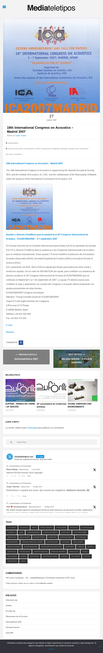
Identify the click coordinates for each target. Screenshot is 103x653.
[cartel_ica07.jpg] (29, 206)
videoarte (12, 561)
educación (25, 537)
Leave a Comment (15, 154)
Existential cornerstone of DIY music (61, 578)
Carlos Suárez (20, 136)
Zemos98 (9, 633)
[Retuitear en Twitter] (7, 466)
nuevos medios (40, 552)
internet (70, 547)
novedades (25, 552)
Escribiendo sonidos (45, 583)
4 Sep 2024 (36, 469)
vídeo (23, 561)
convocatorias (29, 149)
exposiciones (46, 149)
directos (12, 537)
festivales (81, 537)
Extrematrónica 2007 (26, 359)
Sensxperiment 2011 (14, 622)
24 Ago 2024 (37, 487)
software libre (50, 556)
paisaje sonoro (74, 149)
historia (65, 542)
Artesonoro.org (11, 600)
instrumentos (30, 547)
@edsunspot (23, 469)
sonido (64, 556)
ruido (23, 556)
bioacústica (19, 149)
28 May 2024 (49, 507)
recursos (12, 556)
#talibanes (71, 490)
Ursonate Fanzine (12, 627)
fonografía (55, 149)
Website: (10, 332)
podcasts (73, 552)
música (91, 547)
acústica (11, 149)
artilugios (61, 528)
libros (81, 547)
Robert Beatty (12, 469)
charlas (11, 532)
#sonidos (81, 490)
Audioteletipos (13, 143)
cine (21, 532)
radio (84, 552)
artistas (74, 528)
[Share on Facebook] (21, 342)
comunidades (33, 532)
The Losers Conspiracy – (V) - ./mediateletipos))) (25, 578)
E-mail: (9, 325)
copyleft (65, 532)
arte (34, 528)
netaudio (12, 552)
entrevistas (39, 537)
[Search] (11, 442)
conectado (32, 428)
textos (87, 556)
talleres (75, 556)
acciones (12, 528)
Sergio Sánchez (13, 487)
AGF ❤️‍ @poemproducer (16, 507)
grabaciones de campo (32, 542)
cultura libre (80, 532)
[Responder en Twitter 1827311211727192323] (8, 496)
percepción (84, 149)
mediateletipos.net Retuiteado (20, 466)
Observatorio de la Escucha (16, 616)
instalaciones (14, 547)
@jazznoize (25, 487)
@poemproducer (35, 507)
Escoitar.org (10, 611)
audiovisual (87, 528)
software (34, 556)
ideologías (64, 149)
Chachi (51, 649)
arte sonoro (46, 528)
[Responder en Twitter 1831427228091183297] (8, 476)
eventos (38, 149)
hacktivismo (52, 542)
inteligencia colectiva (51, 547)
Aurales (9, 605)
